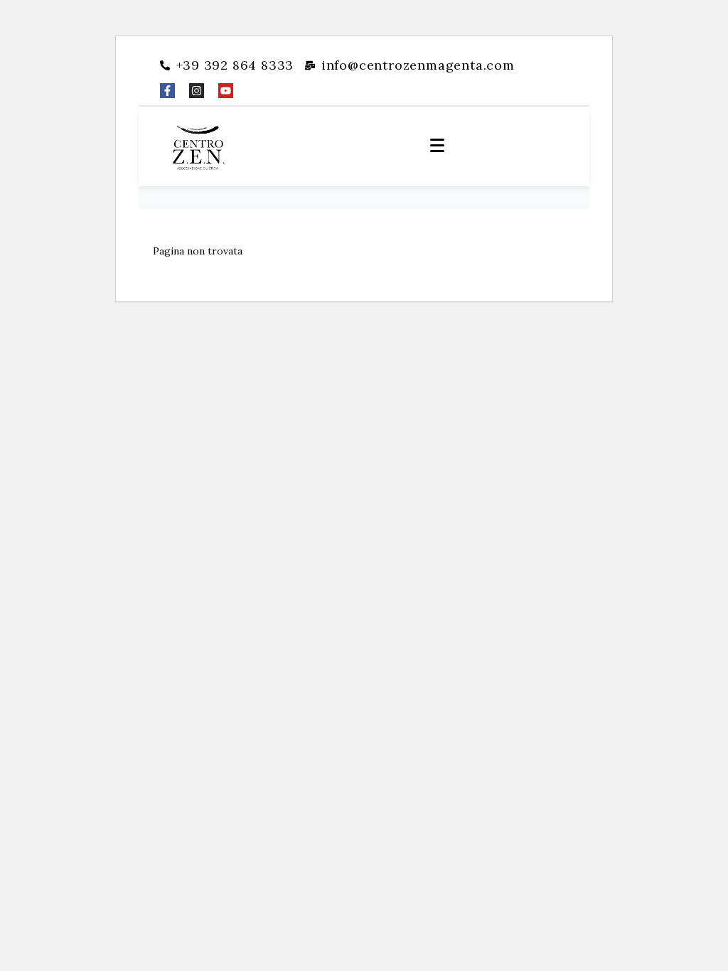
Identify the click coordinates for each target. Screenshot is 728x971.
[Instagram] (196, 90)
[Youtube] (225, 90)
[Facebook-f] (167, 90)
